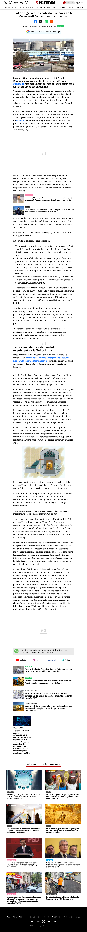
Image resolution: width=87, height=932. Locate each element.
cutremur (19, 83)
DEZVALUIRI (9, 7)
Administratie (51, 894)
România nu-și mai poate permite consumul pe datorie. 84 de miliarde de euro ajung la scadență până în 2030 (48, 695)
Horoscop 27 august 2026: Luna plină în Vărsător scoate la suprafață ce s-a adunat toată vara (24, 797)
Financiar (38, 7)
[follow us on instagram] (36, 660)
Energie (27, 207)
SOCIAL (55, 7)
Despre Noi (56, 917)
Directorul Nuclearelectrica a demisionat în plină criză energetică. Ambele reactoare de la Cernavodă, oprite (48, 199)
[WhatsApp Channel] (26, 2)
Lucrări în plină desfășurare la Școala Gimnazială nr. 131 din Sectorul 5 (62, 898)
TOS (8, 917)
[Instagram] (10, 2)
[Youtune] (21, 2)
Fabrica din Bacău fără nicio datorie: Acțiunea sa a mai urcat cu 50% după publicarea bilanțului (48, 670)
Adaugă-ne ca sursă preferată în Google (46, 32)
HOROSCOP (10, 792)
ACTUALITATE (19, 7)
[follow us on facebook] (51, 660)
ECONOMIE (47, 7)
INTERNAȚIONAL (80, 7)
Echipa (77, 917)
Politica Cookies (19, 917)
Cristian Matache (48, 26)
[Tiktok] (16, 2)
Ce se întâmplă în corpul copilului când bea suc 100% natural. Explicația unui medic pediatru (63, 797)
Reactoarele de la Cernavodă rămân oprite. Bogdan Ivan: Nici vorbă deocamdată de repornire (49, 210)
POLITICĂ (29, 7)
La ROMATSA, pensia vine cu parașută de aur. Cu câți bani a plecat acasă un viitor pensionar (62, 831)
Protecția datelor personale (38, 917)
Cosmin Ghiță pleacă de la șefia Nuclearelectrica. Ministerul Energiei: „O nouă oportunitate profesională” (48, 708)
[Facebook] (5, 2)
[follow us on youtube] (20, 660)
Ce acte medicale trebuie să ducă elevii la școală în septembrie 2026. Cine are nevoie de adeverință (23, 831)
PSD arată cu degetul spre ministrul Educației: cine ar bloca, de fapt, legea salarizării (23, 865)
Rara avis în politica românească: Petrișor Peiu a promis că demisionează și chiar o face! (63, 865)
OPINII (62, 7)
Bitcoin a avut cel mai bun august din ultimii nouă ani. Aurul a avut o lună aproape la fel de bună (48, 682)
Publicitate (68, 917)
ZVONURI (70, 7)
